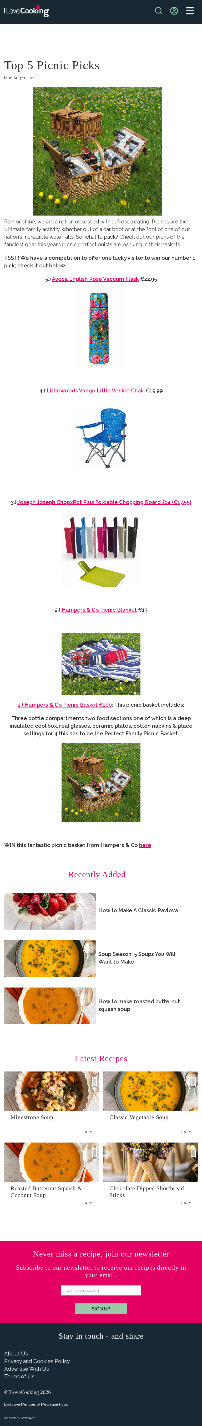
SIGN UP (101, 1309)
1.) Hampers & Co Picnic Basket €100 (65, 705)
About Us (16, 1353)
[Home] (26, 12)
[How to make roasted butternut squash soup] (50, 1006)
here (145, 845)
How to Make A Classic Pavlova (138, 910)
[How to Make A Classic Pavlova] (50, 911)
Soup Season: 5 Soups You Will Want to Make (136, 958)
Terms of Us (19, 1376)
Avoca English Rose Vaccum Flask (95, 279)
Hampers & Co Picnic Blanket (99, 610)
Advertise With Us (26, 1369)
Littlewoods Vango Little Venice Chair (95, 390)
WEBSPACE (28, 1418)
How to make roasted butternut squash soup (139, 1005)
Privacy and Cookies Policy (37, 1361)
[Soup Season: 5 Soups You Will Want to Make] (50, 958)
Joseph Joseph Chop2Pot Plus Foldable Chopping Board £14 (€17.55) (104, 502)
